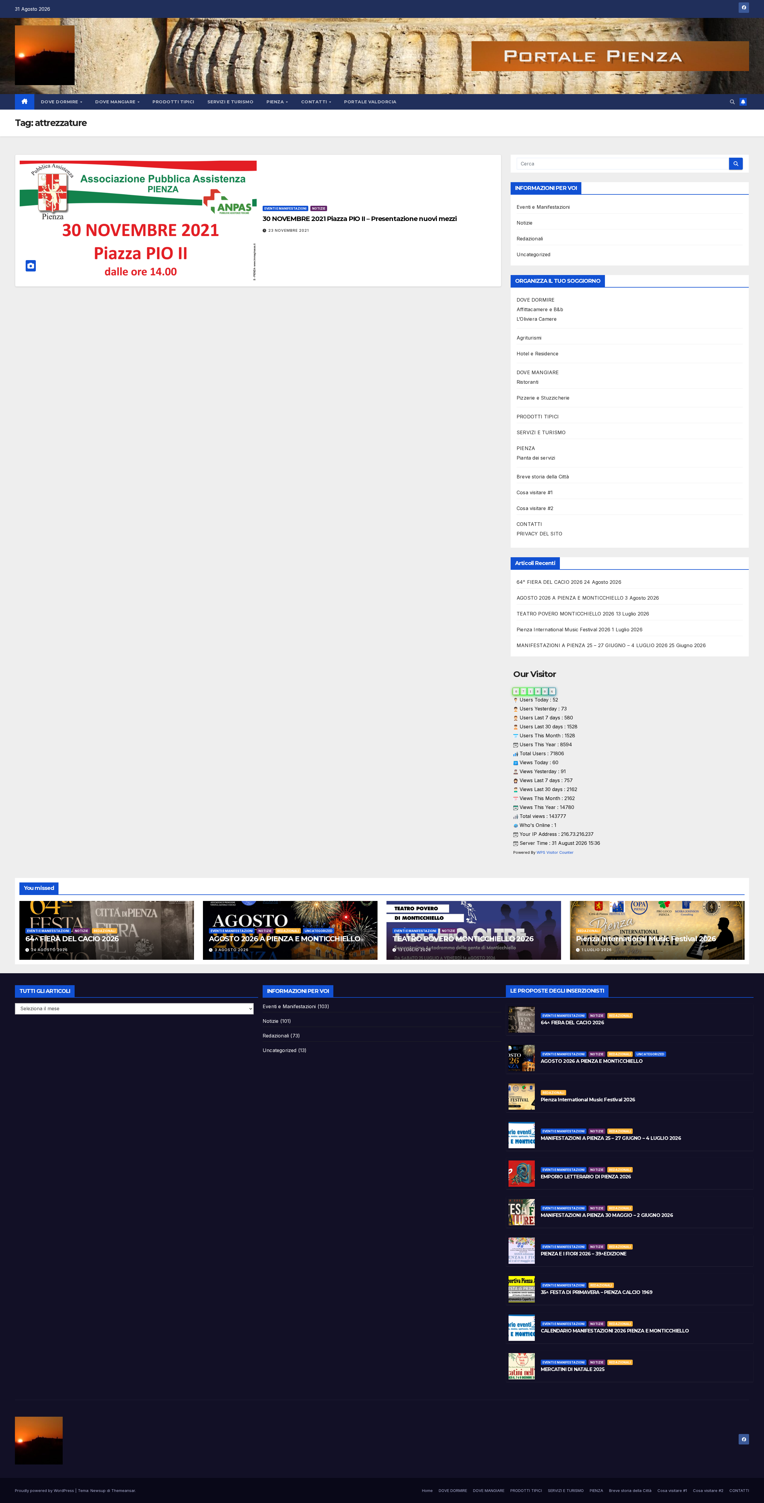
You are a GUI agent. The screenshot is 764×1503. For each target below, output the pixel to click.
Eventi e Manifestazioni (285, 208)
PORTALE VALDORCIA (370, 102)
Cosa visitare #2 (535, 508)
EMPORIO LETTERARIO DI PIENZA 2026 (586, 1177)
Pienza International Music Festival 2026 (563, 629)
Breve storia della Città (543, 477)
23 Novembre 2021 (288, 230)
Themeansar (123, 1490)
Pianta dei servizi (536, 458)
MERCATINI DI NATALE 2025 (572, 1369)
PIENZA (276, 102)
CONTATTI (315, 102)
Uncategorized (534, 254)
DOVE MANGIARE (116, 102)
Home (427, 1490)
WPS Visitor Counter (555, 852)
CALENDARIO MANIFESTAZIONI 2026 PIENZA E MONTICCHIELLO (615, 1331)
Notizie (318, 208)
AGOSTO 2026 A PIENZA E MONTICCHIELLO (570, 598)
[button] (732, 102)
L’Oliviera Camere (537, 319)
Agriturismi (529, 338)
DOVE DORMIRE (60, 102)
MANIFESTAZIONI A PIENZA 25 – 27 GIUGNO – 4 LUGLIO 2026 (592, 645)
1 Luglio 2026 (597, 950)
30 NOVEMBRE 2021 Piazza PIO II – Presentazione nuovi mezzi (360, 219)
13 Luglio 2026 (414, 950)
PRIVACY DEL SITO (539, 534)
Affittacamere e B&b (540, 309)
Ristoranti (527, 382)
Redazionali (530, 239)
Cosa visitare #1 (535, 492)
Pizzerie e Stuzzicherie (543, 398)
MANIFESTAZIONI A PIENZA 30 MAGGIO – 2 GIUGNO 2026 (607, 1215)
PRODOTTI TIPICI (173, 102)
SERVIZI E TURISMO (230, 102)
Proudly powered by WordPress (45, 1490)
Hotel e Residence (537, 354)
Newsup (98, 1490)
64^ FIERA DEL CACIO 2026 (550, 582)
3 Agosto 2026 (232, 950)
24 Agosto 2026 (49, 950)
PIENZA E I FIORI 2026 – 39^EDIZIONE (583, 1254)
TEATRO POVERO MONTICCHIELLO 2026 (565, 614)
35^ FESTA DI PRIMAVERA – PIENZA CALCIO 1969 (597, 1292)
